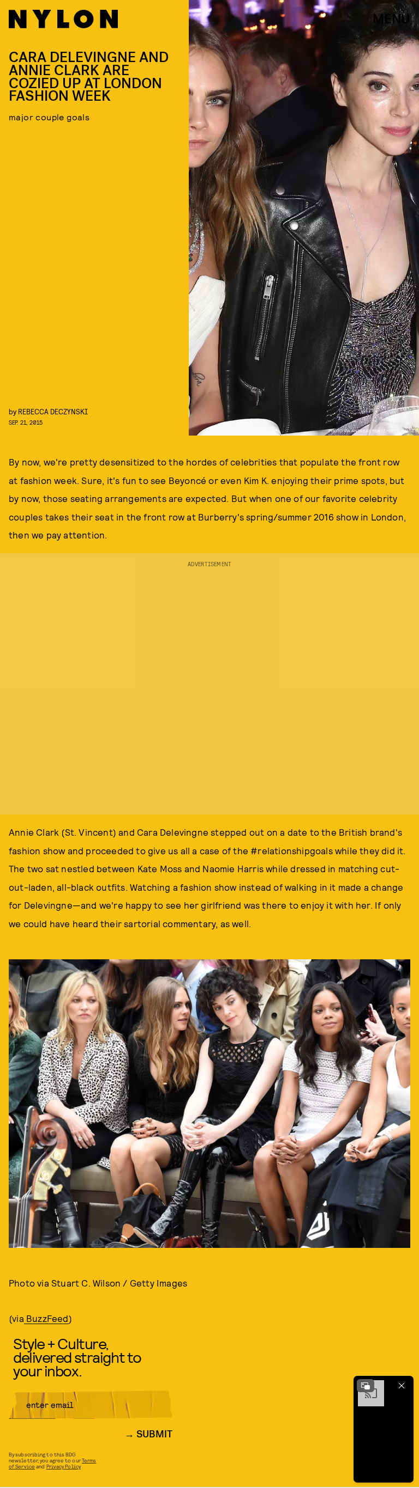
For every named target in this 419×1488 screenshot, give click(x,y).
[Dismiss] (401, 1385)
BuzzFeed (46, 1318)
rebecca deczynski (53, 411)
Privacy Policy (63, 1466)
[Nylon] (63, 19)
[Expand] (365, 1385)
